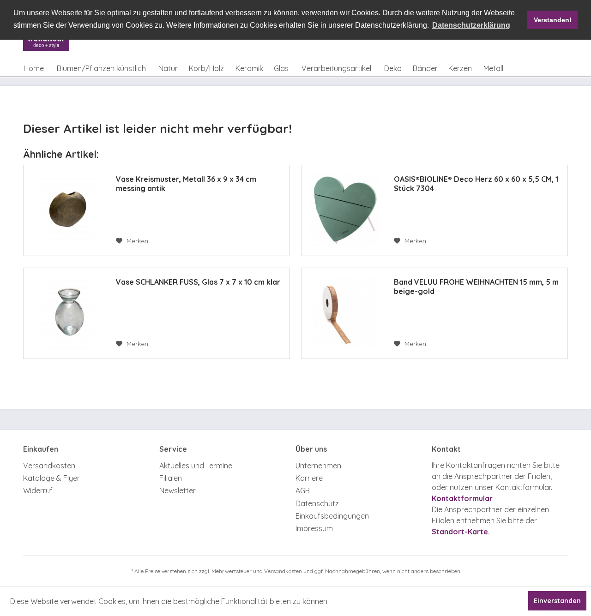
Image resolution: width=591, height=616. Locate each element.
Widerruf (38, 490)
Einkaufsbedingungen (332, 515)
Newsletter (177, 490)
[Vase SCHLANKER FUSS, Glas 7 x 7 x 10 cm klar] (67, 313)
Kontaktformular (462, 498)
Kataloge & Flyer (51, 478)
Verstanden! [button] (553, 20)
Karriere (309, 478)
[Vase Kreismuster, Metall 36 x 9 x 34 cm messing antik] (67, 210)
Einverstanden (557, 601)
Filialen (170, 478)
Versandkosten (49, 465)
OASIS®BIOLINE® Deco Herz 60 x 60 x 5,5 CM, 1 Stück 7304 (476, 183)
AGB (303, 490)
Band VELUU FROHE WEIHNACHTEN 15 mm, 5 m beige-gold (476, 286)
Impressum (314, 528)
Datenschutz (317, 503)
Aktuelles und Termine (195, 465)
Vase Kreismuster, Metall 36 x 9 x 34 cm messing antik (186, 183)
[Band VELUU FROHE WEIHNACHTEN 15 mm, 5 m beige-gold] (345, 313)
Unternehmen (318, 465)
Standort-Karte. (461, 531)
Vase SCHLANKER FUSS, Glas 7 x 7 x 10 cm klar (198, 282)
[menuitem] (33, 68)
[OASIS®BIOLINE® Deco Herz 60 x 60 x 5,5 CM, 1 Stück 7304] (345, 210)
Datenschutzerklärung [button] (471, 25)
